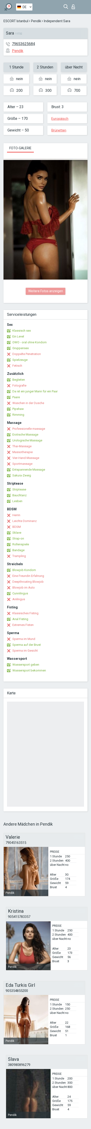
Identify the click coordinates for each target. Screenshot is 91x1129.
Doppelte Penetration (26, 354)
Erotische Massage (25, 434)
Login (74, 5)
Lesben (17, 501)
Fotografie (19, 385)
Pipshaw (18, 409)
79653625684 (23, 44)
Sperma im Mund (23, 639)
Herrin (16, 515)
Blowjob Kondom (24, 570)
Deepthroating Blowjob (28, 581)
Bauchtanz (19, 495)
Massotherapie (22, 452)
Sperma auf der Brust (26, 644)
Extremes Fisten (23, 625)
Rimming (18, 414)
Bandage (18, 550)
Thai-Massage (22, 446)
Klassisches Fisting (25, 613)
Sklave (16, 532)
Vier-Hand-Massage (25, 458)
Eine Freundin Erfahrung (28, 576)
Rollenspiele (20, 544)
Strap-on (18, 538)
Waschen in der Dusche (28, 403)
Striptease (19, 489)
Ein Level (18, 336)
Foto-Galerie (20, 148)
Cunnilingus (20, 593)
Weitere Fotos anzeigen (45, 291)
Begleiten (18, 379)
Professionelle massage (28, 428)
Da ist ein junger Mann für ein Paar (35, 391)
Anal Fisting (20, 619)
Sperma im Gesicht (25, 650)
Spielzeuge (20, 360)
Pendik (36, 21)
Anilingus (18, 599)
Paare (16, 397)
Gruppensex (20, 348)
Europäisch (59, 119)
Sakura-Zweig (21, 475)
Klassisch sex (21, 330)
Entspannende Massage (28, 469)
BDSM (16, 527)
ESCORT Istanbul (16, 21)
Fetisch (17, 365)
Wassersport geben (25, 664)
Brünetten (58, 130)
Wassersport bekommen (29, 670)
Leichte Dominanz (24, 521)
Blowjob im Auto (23, 587)
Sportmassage (22, 463)
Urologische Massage (27, 440)
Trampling (19, 556)
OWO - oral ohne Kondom (29, 342)
